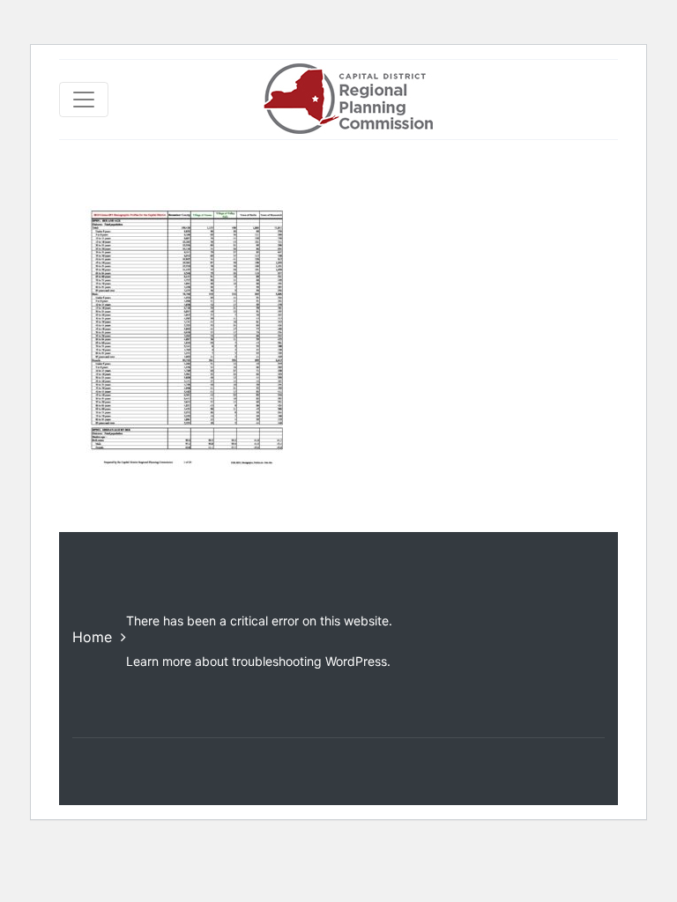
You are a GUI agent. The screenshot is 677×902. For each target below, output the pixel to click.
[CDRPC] (348, 99)
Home (92, 637)
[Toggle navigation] (83, 99)
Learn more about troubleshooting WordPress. (258, 661)
